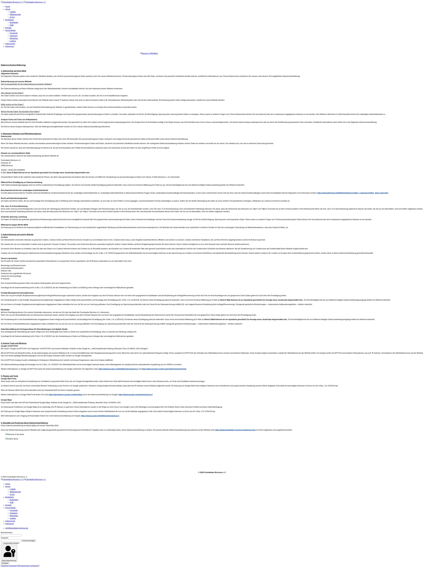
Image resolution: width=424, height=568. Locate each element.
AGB (11, 25)
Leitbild (12, 12)
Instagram (13, 36)
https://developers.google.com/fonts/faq (65, 395)
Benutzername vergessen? (28, 566)
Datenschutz (10, 44)
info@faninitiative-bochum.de (16, 528)
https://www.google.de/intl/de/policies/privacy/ (100, 416)
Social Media (10, 30)
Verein (7, 9)
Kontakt (8, 28)
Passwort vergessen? (9, 566)
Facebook (14, 33)
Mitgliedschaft (15, 14)
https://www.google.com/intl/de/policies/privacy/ (118, 369)
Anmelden (5, 563)
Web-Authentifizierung (9, 560)
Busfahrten (9, 20)
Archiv (12, 17)
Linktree (13, 41)
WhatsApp (14, 38)
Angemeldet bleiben (11, 543)
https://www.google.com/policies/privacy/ (135, 395)
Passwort (4, 538)
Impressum (9, 46)
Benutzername (6, 533)
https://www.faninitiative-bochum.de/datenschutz (235, 430)
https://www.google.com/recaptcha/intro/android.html (164, 369)
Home (7, 7)
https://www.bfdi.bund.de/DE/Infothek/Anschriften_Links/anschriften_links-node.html (352, 193)
